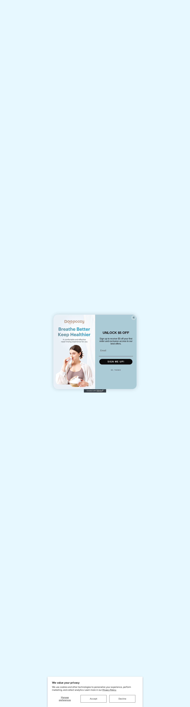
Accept (93, 698)
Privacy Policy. (109, 690)
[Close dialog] (133, 317)
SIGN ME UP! (116, 361)
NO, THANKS (116, 370)
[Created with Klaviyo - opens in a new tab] (95, 391)
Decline (122, 698)
